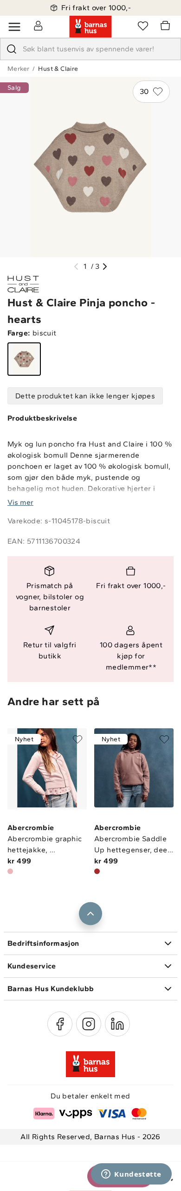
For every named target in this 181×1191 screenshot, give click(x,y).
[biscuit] (24, 359)
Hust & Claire (58, 69)
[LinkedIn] (117, 1023)
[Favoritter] (143, 25)
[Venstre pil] (76, 266)
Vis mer (20, 502)
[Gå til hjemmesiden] (90, 27)
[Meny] (14, 26)
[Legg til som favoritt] (77, 739)
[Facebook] (59, 1023)
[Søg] (11, 49)
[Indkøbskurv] (166, 26)
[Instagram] (88, 1023)
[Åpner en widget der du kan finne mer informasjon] (131, 1174)
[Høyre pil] (104, 266)
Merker (18, 69)
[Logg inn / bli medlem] (38, 25)
